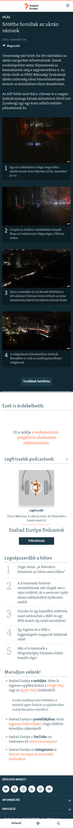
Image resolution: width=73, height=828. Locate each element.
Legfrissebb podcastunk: (29, 459)
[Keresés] (58, 823)
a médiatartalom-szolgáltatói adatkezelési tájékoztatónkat (38, 438)
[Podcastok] (38, 823)
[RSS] (31, 789)
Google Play (55, 686)
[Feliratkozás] (49, 789)
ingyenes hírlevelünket (25, 724)
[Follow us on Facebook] (14, 789)
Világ (6, 17)
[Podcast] (40, 789)
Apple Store (28, 690)
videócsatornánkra (42, 742)
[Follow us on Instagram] (23, 789)
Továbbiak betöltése (36, 381)
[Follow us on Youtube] (5, 789)
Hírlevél (16, 823)
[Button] (11, 46)
